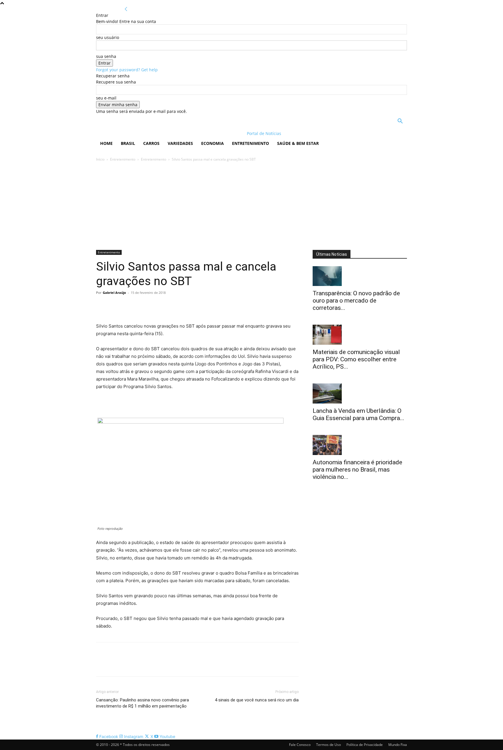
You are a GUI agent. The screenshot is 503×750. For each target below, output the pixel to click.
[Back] (126, 9)
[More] (156, 306)
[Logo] (133, 133)
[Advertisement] (251, 206)
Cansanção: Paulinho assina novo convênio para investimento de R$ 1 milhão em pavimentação (142, 703)
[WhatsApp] (142, 306)
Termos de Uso (328, 744)
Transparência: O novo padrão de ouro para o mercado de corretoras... (356, 300)
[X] (115, 306)
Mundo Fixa (397, 744)
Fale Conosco (300, 744)
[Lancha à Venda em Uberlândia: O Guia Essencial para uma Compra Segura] (360, 393)
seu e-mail (106, 98)
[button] (400, 122)
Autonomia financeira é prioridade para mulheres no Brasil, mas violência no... (357, 469)
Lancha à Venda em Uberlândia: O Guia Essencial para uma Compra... (358, 414)
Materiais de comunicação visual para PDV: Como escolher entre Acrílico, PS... (356, 359)
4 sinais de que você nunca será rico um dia (257, 700)
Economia (212, 143)
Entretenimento (250, 143)
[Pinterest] (128, 306)
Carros (151, 143)
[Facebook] (102, 306)
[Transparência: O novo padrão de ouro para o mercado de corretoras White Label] (360, 276)
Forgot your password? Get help (127, 69)
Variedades (180, 143)
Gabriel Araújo (114, 292)
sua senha (106, 56)
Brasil (128, 143)
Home (106, 143)
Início (100, 159)
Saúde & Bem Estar (298, 143)
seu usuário (107, 37)
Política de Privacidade (364, 744)
